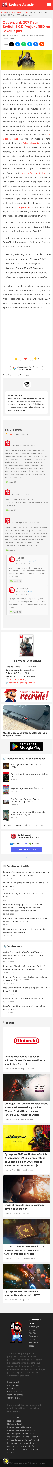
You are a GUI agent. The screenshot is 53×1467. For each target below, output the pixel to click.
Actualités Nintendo (16, 12)
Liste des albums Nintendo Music (22, 1443)
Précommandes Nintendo (19, 1427)
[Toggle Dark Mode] (6, 1461)
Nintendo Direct (14, 1424)
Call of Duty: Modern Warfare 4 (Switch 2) (29, 775)
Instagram (33, 1339)
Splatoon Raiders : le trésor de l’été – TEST (23, 998)
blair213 (30, 592)
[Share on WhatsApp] (23, 44)
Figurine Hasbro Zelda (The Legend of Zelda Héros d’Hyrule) (28, 813)
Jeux (27, 12)
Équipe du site (14, 1382)
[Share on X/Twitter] (11, 44)
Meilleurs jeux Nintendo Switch (21, 1433)
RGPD (18, 1398)
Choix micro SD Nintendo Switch (22, 1446)
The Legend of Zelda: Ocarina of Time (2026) (28, 765)
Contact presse (14, 1391)
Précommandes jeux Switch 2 (21, 1430)
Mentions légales (15, 1394)
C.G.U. (10, 1398)
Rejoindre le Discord (26, 849)
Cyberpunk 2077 (24, 207)
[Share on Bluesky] (17, 44)
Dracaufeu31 (31, 561)
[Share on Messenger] (29, 44)
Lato (7, 36)
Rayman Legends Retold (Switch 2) (27, 788)
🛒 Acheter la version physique (20, 682)
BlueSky (32, 1333)
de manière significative (34, 173)
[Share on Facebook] (35, 44)
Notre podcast (14, 1421)
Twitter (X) (34, 1326)
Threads (32, 1346)
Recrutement (13, 1385)
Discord (32, 1330)
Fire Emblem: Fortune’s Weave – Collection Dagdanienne (25, 800)
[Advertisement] (26, 332)
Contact (11, 1388)
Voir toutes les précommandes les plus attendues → (24, 825)
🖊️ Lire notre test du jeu (17, 679)
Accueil (4, 12)
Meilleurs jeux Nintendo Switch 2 (22, 1436)
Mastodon (33, 1342)
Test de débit (13, 1417)
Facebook (33, 1336)
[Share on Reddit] (41, 44)
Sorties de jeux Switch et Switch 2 (23, 1440)
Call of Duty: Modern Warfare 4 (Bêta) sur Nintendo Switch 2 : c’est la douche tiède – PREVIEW (23, 955)
